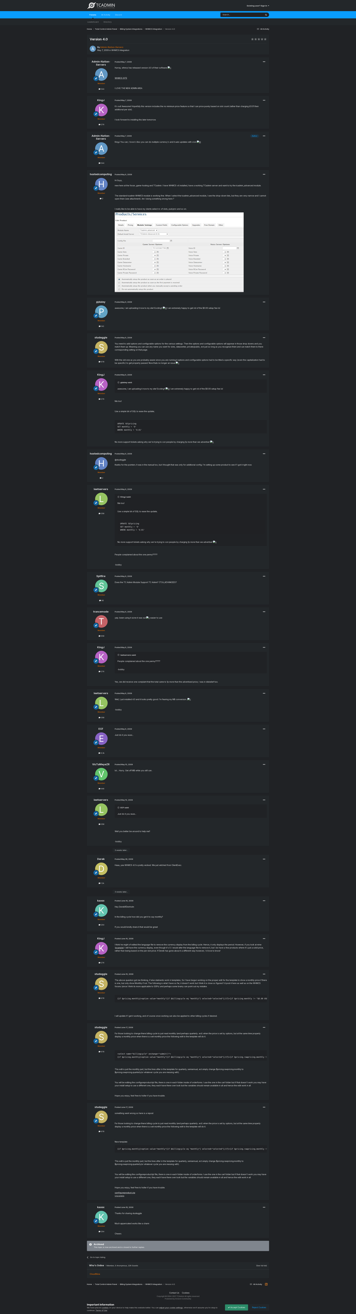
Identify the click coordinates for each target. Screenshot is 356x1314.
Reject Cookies (259, 1307)
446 (102, 789)
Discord (118, 15)
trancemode (100, 611)
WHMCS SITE (121, 78)
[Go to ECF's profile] (101, 738)
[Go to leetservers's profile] (101, 499)
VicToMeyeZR (101, 764)
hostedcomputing (101, 174)
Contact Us (174, 1293)
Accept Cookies (237, 1307)
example (119, 947)
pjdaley (100, 301)
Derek (101, 859)
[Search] (266, 15)
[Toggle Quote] (119, 382)
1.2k (102, 883)
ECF (100, 728)
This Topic (254, 15)
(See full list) (261, 1265)
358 (102, 513)
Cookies (186, 1293)
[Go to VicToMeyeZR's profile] (101, 774)
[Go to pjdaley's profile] (101, 311)
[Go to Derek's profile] (101, 869)
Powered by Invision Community (178, 1299)
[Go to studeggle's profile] (101, 347)
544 (102, 89)
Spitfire (100, 576)
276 (102, 124)
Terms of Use (101, 1310)
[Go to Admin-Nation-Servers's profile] (93, 49)
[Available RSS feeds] (266, 1284)
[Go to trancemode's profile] (101, 621)
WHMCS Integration (120, 50)
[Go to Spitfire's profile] (101, 586)
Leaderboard (93, 22)
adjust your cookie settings (171, 1307)
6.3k (102, 753)
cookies (105, 1307)
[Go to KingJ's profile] (101, 110)
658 (102, 636)
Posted (123, 62)
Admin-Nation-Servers (101, 63)
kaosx (100, 900)
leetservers (101, 489)
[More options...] (264, 61)
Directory (108, 22)
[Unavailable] (179, 252)
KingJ (100, 100)
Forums (92, 15)
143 (102, 326)
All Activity (105, 15)
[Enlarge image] (169, 68)
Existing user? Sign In (257, 6)
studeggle (101, 337)
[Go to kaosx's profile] (101, 910)
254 (102, 925)
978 (102, 362)
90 (102, 600)
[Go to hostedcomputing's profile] (101, 184)
